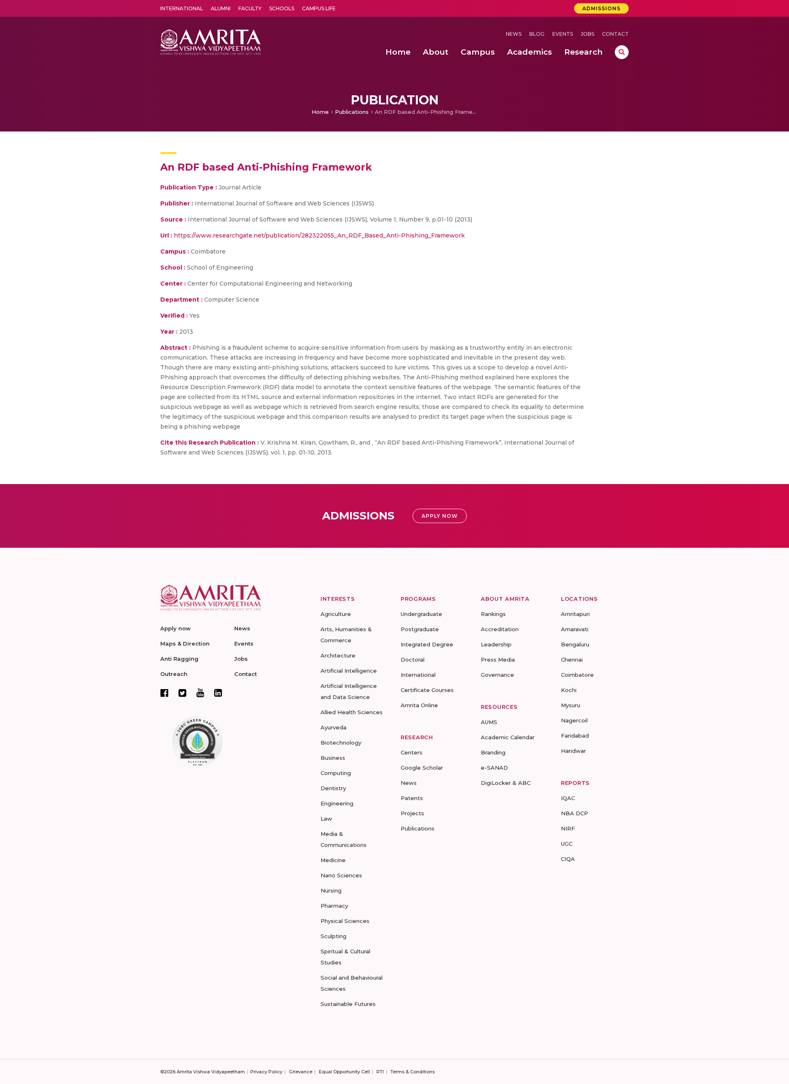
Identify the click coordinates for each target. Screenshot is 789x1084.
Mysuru (570, 705)
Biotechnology (341, 742)
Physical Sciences (345, 921)
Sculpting (333, 936)
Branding (493, 752)
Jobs (587, 34)
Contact (615, 34)
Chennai (572, 659)
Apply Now (440, 516)
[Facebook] (164, 693)
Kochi (569, 690)
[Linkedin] (218, 693)
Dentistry (333, 788)
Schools (281, 8)
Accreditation (500, 629)
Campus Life (319, 8)
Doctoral (412, 659)
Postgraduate (420, 629)
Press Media (498, 659)
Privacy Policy (266, 1072)
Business (333, 757)
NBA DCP (574, 813)
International (181, 8)
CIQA (568, 859)
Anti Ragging (179, 658)
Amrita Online (419, 705)
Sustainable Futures (348, 1004)
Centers (411, 752)
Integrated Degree (427, 644)
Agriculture (336, 614)
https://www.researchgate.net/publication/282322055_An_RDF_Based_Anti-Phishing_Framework (319, 235)
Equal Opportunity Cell (344, 1072)
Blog (536, 34)
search (622, 52)
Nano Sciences (341, 875)
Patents (412, 798)
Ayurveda (333, 727)
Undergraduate (421, 614)
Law (326, 818)
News (513, 34)
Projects (412, 813)
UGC (566, 843)
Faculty (249, 8)
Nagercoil (574, 720)
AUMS (489, 722)
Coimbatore (577, 674)
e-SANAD (494, 767)
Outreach (173, 674)
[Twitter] (182, 693)
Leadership (496, 644)
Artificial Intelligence (349, 670)
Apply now (175, 628)
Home (320, 111)
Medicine (333, 860)
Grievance (300, 1072)
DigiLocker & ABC (506, 783)
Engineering (337, 803)
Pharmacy (334, 905)
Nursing (331, 890)
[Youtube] (200, 692)
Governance (497, 674)
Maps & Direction (185, 643)
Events (562, 34)
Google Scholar (422, 767)
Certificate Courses (427, 690)
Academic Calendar (508, 737)
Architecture (338, 655)
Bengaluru (575, 644)
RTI (380, 1072)
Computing (336, 773)
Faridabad (575, 735)
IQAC (568, 798)
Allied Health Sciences (352, 712)
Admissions (601, 8)
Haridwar (573, 750)
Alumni (221, 8)
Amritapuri (575, 614)
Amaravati (574, 629)
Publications (352, 111)
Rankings (493, 614)
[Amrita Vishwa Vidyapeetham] (210, 41)
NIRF (568, 828)
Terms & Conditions (412, 1072)
